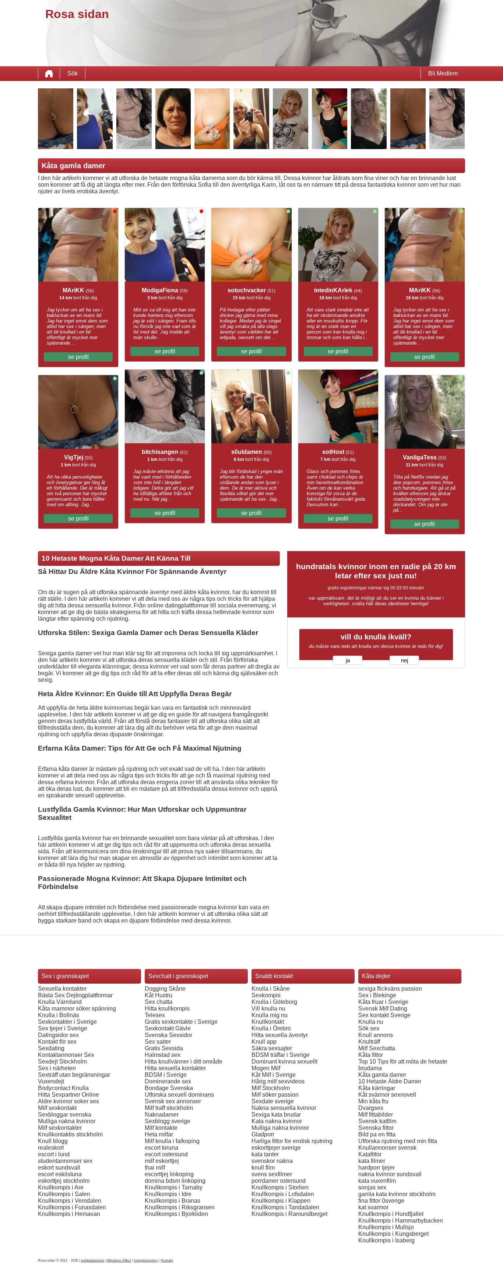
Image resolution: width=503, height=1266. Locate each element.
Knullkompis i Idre (168, 1194)
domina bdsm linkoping (175, 1181)
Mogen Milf (266, 1068)
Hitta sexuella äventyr (280, 1035)
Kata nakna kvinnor (277, 1121)
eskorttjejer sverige (276, 1148)
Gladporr (263, 1134)
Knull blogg (53, 1141)
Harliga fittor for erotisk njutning (292, 1141)
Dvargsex (370, 1108)
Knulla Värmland (60, 1002)
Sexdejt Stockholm (62, 1061)
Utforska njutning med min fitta (397, 1141)
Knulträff (369, 1041)
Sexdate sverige (273, 1101)
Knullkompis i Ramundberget (289, 1214)
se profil (78, 357)
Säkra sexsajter (272, 1048)
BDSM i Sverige (166, 1075)
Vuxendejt (51, 1081)
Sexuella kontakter (62, 988)
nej (404, 660)
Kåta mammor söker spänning (77, 1008)
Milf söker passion (275, 1095)
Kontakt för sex (57, 1041)
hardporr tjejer (376, 1167)
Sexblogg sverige (167, 1121)
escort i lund (54, 1154)
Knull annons (375, 1035)
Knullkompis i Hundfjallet (390, 1214)
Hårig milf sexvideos (278, 1081)
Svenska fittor (376, 1128)
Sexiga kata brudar (276, 1114)
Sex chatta (158, 1002)
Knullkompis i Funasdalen (72, 1207)
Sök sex (368, 1028)
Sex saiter (158, 1041)
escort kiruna (161, 1148)
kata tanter (265, 1154)
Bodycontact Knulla (63, 1088)
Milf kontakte (161, 1128)
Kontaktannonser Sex (66, 1055)
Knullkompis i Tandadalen (285, 1207)
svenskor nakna (272, 1161)
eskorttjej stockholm (63, 1181)
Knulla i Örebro (271, 1028)
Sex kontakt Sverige (384, 1015)
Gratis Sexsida (164, 1048)
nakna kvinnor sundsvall (390, 1174)
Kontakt (167, 1260)
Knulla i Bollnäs (58, 1015)
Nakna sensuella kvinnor (284, 1108)
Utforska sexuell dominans (179, 1095)
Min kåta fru (373, 1101)
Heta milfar (159, 1134)
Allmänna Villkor (119, 1260)
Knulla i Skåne (271, 988)
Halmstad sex (162, 1055)
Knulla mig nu (270, 1015)
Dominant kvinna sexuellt (284, 1061)
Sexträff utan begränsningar (74, 1075)
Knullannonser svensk (387, 1148)
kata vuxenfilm (377, 1181)
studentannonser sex (65, 1161)
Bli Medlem (443, 73)
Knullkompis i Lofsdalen (283, 1194)
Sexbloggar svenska (64, 1114)
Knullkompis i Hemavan (69, 1214)
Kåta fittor (370, 1055)
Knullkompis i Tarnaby (174, 1187)
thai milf (155, 1167)
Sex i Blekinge (377, 995)
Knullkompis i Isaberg (386, 1240)
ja (348, 660)
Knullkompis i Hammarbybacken (400, 1220)
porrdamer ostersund (279, 1181)
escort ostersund (166, 1154)
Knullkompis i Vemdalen (69, 1201)
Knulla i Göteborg (274, 1002)
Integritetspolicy (146, 1260)
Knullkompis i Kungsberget (393, 1234)
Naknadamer (162, 1114)
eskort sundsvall (59, 1167)
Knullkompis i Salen (64, 1194)
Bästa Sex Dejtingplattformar (75, 995)
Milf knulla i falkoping (172, 1141)
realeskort (51, 1148)
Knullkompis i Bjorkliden (176, 1214)
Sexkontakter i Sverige (67, 1022)
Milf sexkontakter (60, 1128)
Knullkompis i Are (61, 1187)
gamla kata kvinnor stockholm (397, 1194)
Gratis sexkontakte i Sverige (181, 1022)
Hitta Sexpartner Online (68, 1095)
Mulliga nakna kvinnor (66, 1121)
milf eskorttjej (162, 1161)
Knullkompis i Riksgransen (180, 1207)
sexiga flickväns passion (390, 988)
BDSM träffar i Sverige (281, 1055)
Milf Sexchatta (376, 1048)
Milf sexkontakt (57, 1108)
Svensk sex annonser (173, 1101)
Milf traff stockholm (169, 1108)
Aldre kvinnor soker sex (68, 1101)
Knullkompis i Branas (172, 1201)
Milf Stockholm (271, 1088)
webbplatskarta (92, 1260)
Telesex (155, 1015)
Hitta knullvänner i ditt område (183, 1061)
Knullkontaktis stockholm (70, 1134)
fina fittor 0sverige (381, 1201)
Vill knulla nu (268, 1008)
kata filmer (371, 1161)
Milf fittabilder (375, 1114)
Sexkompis (266, 995)
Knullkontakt (268, 1022)
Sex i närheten (57, 1068)
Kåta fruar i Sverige (383, 1002)
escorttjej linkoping (169, 1174)
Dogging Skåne (165, 988)
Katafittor (369, 1154)
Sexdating (51, 1048)
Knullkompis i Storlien (280, 1187)
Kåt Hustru (158, 995)
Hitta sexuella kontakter (175, 1068)
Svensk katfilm (377, 1121)
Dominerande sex (168, 1081)
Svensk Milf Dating (382, 1008)
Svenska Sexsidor (168, 1035)
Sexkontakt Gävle (168, 1028)
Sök (72, 73)
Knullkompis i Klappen (281, 1201)
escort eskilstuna (60, 1174)
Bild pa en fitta (376, 1134)
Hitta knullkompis (167, 1008)
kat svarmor (373, 1207)
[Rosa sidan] (49, 73)
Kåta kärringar (376, 1088)
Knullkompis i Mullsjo (386, 1227)
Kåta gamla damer (382, 1075)
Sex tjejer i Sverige (62, 1028)
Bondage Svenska (169, 1088)
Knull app (264, 1041)
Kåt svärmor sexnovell (387, 1095)
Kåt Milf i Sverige (274, 1075)
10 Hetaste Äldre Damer (389, 1081)
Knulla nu (370, 1022)
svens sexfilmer (272, 1174)
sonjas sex (372, 1187)
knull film (263, 1167)
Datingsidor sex (58, 1035)
